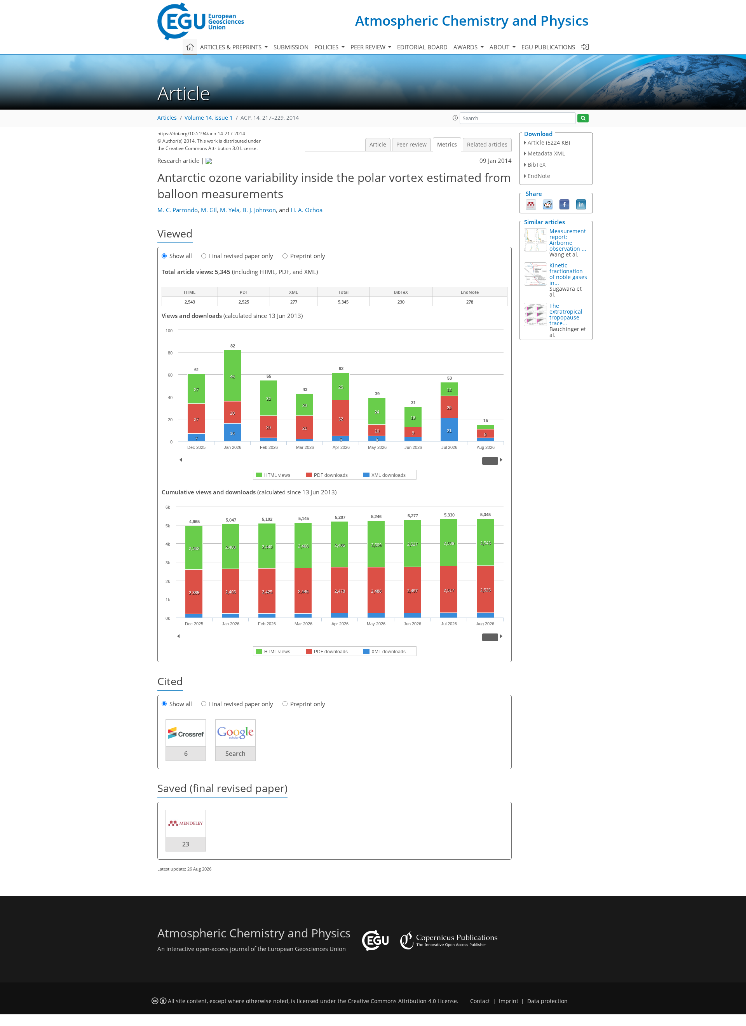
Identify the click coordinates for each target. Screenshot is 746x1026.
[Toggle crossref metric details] (186, 732)
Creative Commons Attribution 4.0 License (402, 1001)
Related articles (487, 144)
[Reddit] (547, 204)
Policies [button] (327, 47)
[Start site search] (583, 118)
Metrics (447, 144)
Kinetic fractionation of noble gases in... (568, 274)
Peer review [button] (368, 47)
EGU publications (548, 47)
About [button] (500, 47)
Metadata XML (546, 153)
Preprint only (307, 256)
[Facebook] (564, 204)
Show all (180, 256)
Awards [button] (466, 47)
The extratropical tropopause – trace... (566, 314)
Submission (291, 47)
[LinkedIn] (581, 204)
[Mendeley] (531, 204)
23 (185, 844)
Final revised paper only (241, 256)
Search (235, 753)
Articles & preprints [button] (231, 47)
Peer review (411, 144)
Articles (167, 117)
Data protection (547, 1001)
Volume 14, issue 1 (209, 117)
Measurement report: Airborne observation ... (567, 239)
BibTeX (537, 164)
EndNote (539, 176)
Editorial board (422, 47)
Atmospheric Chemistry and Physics (472, 20)
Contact (480, 1001)
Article (378, 144)
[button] (455, 117)
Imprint (508, 1001)
